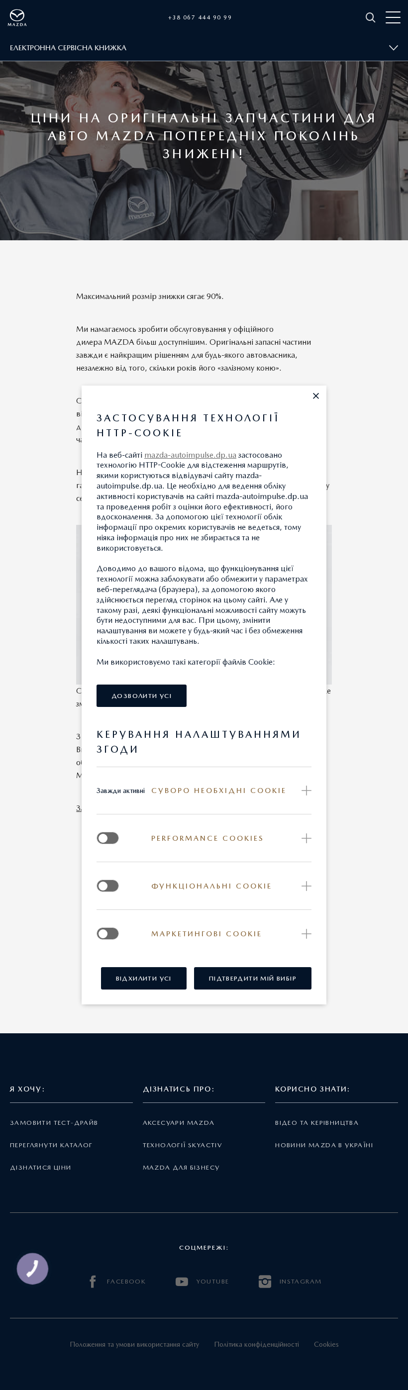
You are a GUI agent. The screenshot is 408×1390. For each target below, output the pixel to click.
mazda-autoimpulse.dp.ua (190, 455)
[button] (316, 396)
